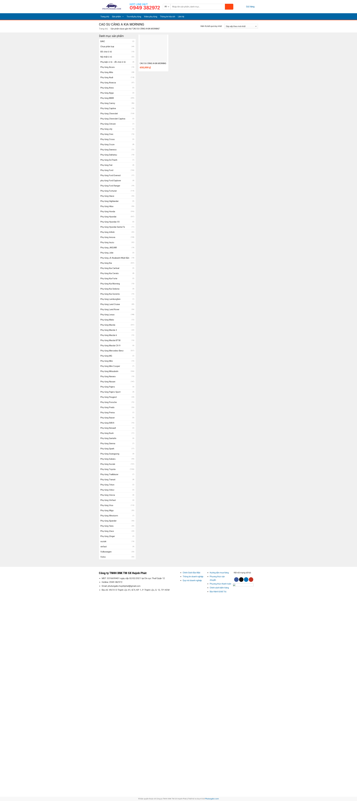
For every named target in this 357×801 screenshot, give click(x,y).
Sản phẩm (116, 16)
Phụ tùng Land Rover (109, 309)
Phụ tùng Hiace (107, 196)
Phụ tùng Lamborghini (110, 299)
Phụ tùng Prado (107, 407)
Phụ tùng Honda (107, 211)
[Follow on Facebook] (246, 16)
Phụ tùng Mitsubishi (109, 371)
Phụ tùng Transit (107, 479)
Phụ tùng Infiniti (107, 232)
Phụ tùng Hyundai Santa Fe (112, 227)
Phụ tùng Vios (106, 505)
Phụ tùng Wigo (107, 510)
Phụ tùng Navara (107, 376)
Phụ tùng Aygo (107, 93)
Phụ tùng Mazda (107, 325)
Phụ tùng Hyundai (108, 216)
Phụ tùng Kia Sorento (110, 294)
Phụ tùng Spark (107, 448)
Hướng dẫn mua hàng (219, 573)
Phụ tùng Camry (107, 103)
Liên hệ (181, 16)
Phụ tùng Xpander (108, 521)
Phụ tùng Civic (106, 134)
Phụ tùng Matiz (107, 320)
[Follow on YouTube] (256, 16)
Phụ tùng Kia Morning (110, 283)
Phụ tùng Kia (106, 263)
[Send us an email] (249, 16)
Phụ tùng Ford (106, 170)
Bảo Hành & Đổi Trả (218, 591)
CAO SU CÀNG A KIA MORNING (153, 63)
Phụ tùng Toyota (107, 469)
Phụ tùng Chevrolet (109, 113)
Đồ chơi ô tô (106, 51)
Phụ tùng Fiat (106, 165)
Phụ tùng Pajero (107, 387)
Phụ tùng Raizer (107, 417)
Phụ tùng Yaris (107, 526)
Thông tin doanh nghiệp (193, 576)
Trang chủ (104, 16)
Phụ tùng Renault (108, 428)
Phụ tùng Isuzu (107, 242)
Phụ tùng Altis (106, 72)
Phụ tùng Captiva (108, 108)
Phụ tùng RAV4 (107, 423)
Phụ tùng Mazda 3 (108, 330)
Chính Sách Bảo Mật (191, 573)
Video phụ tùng (150, 16)
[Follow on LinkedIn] (253, 16)
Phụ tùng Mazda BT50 (110, 340)
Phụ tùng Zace (107, 531)
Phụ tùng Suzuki (107, 464)
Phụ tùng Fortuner (108, 191)
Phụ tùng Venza (107, 495)
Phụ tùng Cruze (107, 144)
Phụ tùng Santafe (108, 438)
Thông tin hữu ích (167, 16)
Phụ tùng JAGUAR (108, 247)
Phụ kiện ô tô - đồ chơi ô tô (113, 62)
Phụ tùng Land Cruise (110, 304)
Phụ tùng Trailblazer (109, 474)
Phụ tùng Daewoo (108, 149)
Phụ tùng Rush (107, 433)
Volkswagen (106, 551)
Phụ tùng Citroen (108, 124)
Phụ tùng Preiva (107, 412)
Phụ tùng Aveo (107, 88)
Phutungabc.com (212, 799)
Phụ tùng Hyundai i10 (110, 222)
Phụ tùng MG (106, 356)
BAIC (102, 41)
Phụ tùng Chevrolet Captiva (112, 118)
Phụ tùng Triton (107, 484)
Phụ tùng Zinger (107, 536)
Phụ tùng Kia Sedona (109, 289)
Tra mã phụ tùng (134, 16)
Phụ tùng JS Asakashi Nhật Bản (114, 258)
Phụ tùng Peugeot (108, 397)
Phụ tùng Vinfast (108, 500)
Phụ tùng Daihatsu (108, 155)
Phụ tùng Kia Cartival (109, 268)
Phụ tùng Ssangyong (109, 454)
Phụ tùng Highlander (109, 201)
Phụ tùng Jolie (106, 252)
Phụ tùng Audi (106, 77)
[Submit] (229, 7)
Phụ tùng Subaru (107, 459)
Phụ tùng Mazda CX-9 (110, 345)
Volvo (103, 557)
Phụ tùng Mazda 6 (108, 335)
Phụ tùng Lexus (107, 314)
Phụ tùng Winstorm (109, 515)
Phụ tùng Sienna (107, 443)
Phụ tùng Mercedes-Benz (112, 350)
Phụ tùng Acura (107, 67)
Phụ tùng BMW (107, 98)
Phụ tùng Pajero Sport (110, 392)
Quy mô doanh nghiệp (192, 580)
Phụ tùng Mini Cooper (110, 366)
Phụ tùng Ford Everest (110, 175)
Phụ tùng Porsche (108, 402)
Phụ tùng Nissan (107, 381)
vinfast (103, 546)
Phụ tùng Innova (107, 237)
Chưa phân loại (107, 46)
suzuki (103, 541)
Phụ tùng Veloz (107, 490)
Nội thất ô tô (106, 57)
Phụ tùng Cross (107, 139)
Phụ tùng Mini (106, 361)
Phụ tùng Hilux (106, 206)
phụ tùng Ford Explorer (110, 180)
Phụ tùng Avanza (108, 82)
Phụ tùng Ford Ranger (110, 185)
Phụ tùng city (106, 129)
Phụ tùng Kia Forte (108, 278)
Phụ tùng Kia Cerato (109, 273)
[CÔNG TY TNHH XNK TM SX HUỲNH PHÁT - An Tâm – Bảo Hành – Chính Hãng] (112, 6)
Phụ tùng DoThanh (108, 160)
